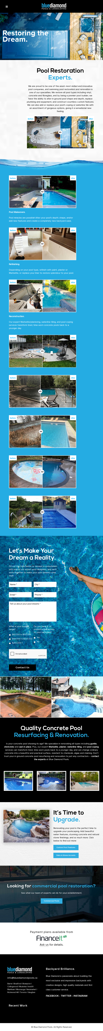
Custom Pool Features (66, 847)
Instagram (80, 995)
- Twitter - (66, 995)
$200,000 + (17, 643)
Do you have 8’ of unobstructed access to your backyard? (44, 629)
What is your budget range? (19, 628)
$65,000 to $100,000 (21, 634)
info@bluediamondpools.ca (22, 977)
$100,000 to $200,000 (22, 639)
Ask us (44, 945)
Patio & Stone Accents (66, 855)
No (38, 642)
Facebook (52, 995)
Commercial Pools (51, 901)
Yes (38, 637)
